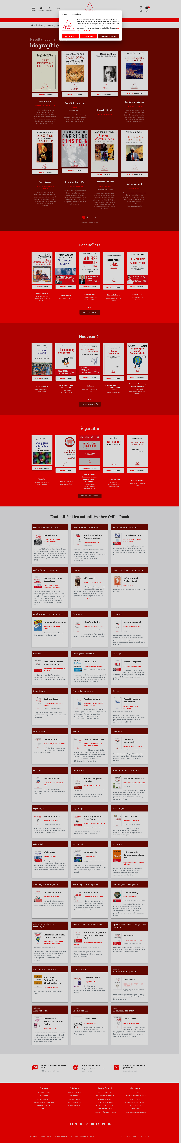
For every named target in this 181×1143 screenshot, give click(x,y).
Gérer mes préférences (108, 36)
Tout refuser (88, 36)
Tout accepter (70, 36)
